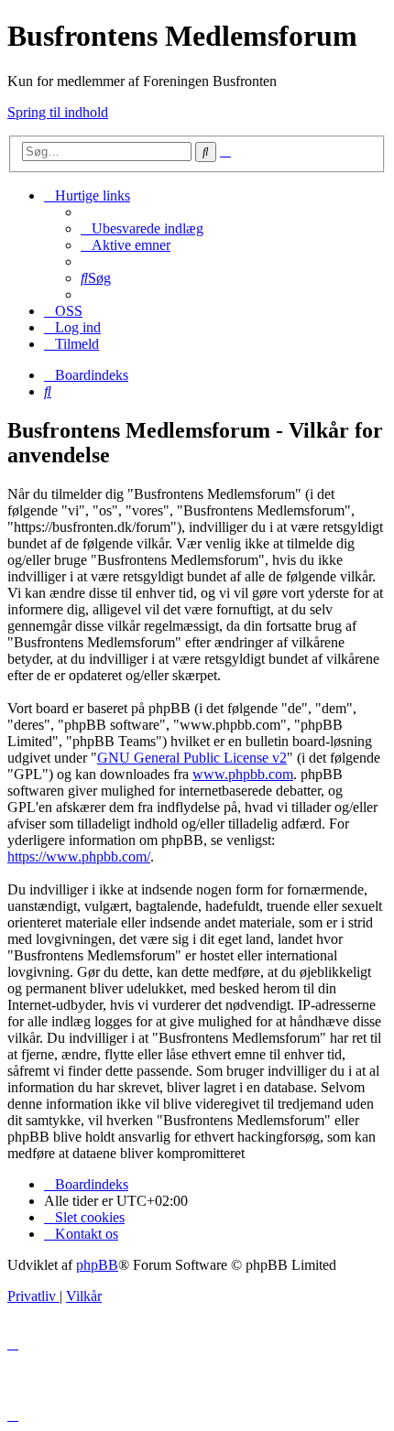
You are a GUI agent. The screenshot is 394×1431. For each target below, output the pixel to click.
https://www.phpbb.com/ (78, 856)
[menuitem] (142, 228)
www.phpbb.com (242, 774)
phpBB (97, 1265)
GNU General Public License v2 (192, 757)
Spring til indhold (57, 112)
